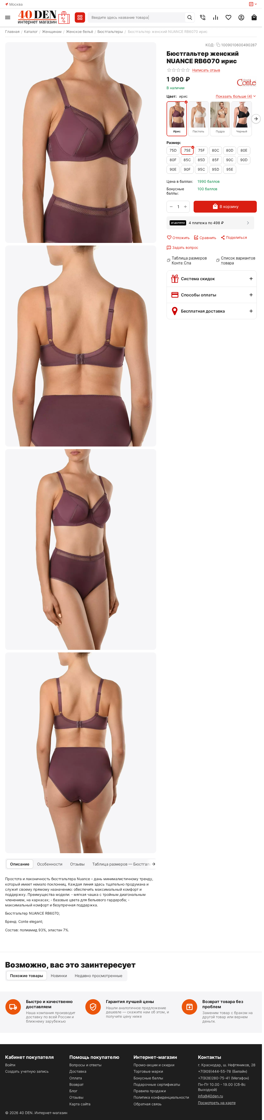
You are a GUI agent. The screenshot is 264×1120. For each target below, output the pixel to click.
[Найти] (189, 17)
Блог (73, 1091)
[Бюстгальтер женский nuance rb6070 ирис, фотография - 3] (80, 549)
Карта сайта (79, 1104)
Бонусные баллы (148, 1078)
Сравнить (208, 237)
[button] (233, 237)
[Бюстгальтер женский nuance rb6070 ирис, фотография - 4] (80, 752)
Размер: (174, 142)
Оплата (75, 1078)
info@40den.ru (210, 1096)
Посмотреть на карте (217, 1102)
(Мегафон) (223, 1078)
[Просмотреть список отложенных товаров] (228, 17)
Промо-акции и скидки (154, 1065)
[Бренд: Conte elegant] (247, 82)
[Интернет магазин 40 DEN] (44, 17)
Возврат (76, 1084)
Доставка (77, 1071)
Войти (10, 1065)
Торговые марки (148, 1071)
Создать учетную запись (27, 1071)
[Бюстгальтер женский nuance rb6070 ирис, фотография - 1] (80, 142)
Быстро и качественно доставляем (49, 1004)
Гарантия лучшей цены (130, 1001)
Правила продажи (150, 1091)
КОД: (209, 45)
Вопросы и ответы (85, 1065)
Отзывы (76, 1097)
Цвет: (172, 96)
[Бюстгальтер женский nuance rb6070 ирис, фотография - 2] (80, 345)
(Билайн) (222, 1071)
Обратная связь (148, 1104)
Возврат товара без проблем (222, 1004)
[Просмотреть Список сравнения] (215, 17)
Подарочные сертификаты (157, 1084)
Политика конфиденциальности (161, 1097)
